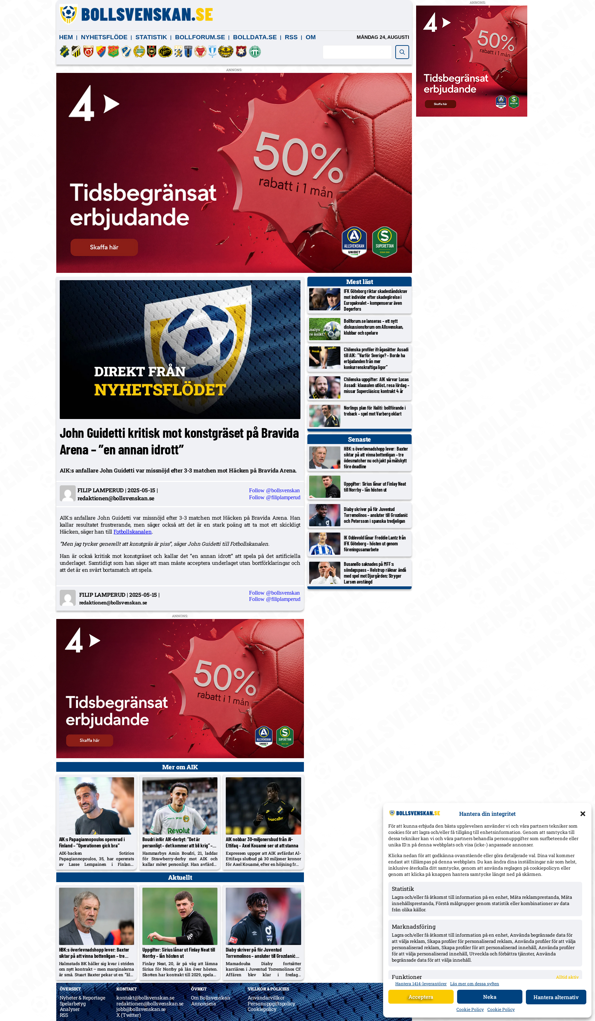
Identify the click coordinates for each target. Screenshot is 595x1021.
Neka (489, 996)
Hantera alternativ (556, 997)
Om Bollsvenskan (210, 997)
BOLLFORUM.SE (200, 37)
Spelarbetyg (73, 1003)
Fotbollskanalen (133, 531)
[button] (582, 813)
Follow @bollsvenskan (274, 490)
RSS (291, 37)
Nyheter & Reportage (82, 997)
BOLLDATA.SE (255, 37)
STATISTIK (151, 37)
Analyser (70, 1009)
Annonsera (203, 1003)
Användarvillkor (266, 997)
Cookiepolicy (262, 1009)
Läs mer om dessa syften (474, 983)
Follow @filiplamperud (274, 497)
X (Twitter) (128, 1015)
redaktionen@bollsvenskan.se (149, 1003)
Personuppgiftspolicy (271, 1003)
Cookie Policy (470, 1009)
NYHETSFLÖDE (104, 37)
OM (311, 37)
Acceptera (420, 996)
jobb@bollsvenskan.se (141, 1009)
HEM (66, 37)
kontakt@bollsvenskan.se (145, 997)
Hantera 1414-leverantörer (421, 983)
